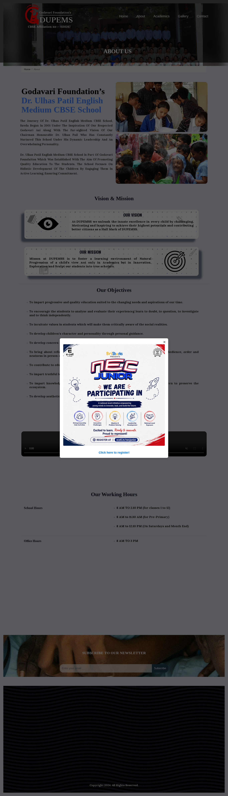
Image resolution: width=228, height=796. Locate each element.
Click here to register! (114, 452)
